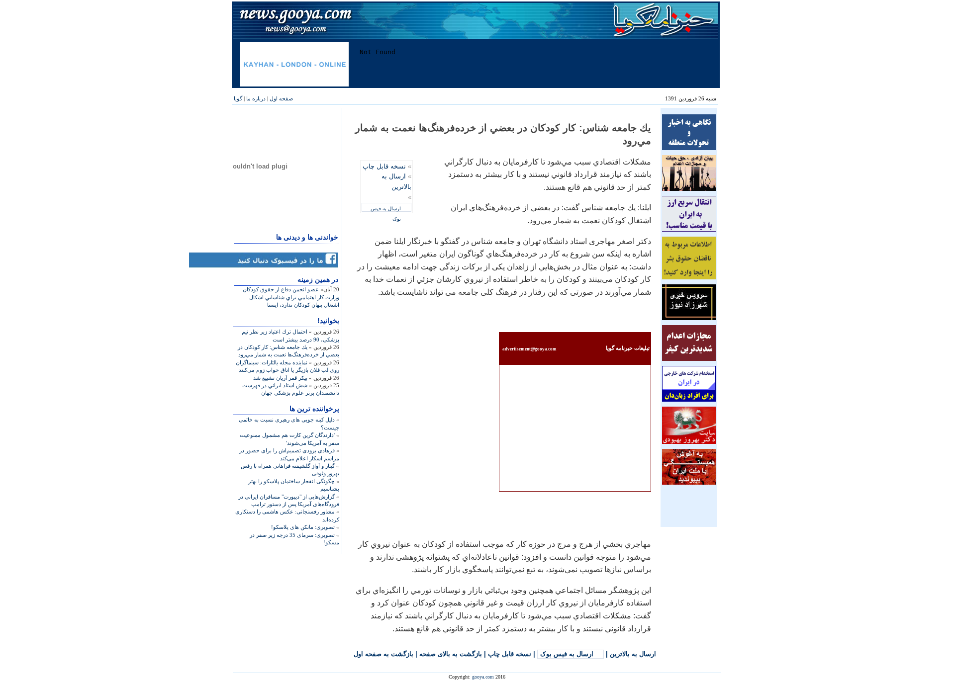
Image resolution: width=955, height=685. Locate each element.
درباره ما (256, 98)
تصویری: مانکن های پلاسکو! (303, 527)
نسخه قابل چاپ (384, 166)
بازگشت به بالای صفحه (450, 654)
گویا (238, 98)
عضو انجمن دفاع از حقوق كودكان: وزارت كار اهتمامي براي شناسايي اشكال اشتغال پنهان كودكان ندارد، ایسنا (290, 297)
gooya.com (483, 677)
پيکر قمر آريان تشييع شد (280, 378)
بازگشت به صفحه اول (383, 654)
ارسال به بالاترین (633, 654)
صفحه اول (281, 98)
